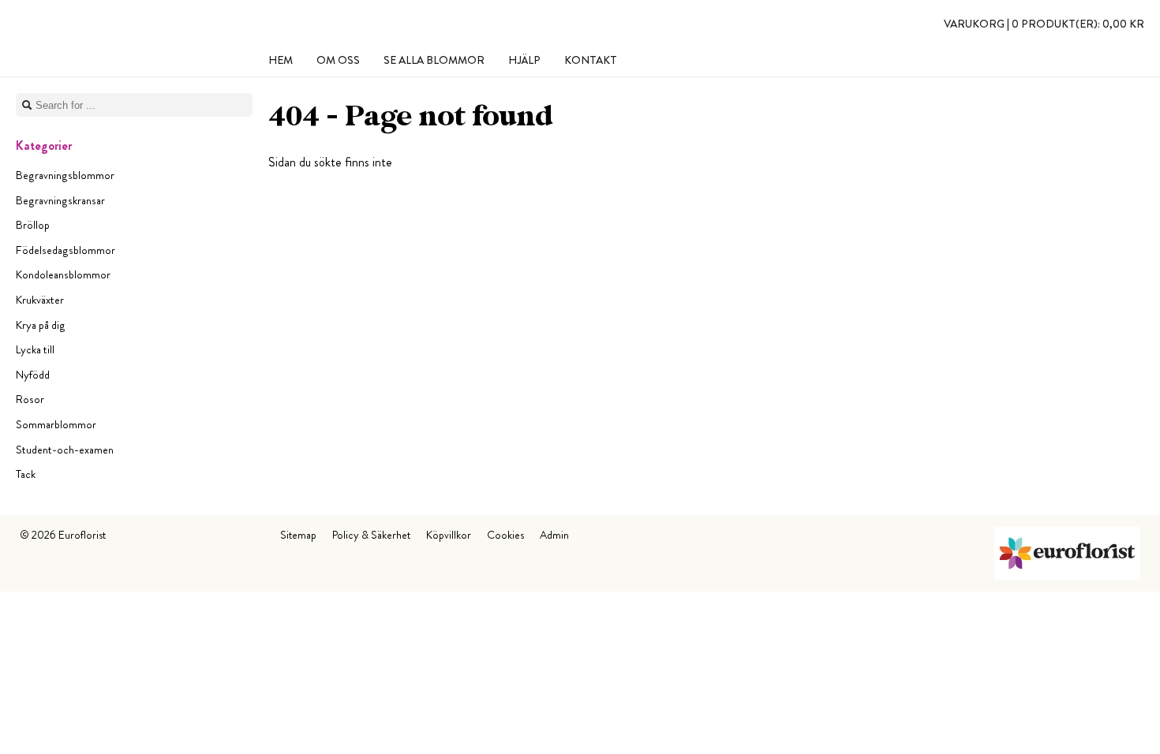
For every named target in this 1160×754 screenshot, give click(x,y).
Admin (554, 535)
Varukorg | (1044, 24)
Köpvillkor (448, 535)
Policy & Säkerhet (371, 535)
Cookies (505, 535)
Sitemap (298, 535)
